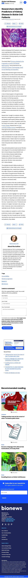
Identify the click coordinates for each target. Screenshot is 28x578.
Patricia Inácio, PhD (10, 19)
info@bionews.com (10, 519)
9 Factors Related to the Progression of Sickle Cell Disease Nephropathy (13, 63)
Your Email (4, 301)
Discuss (8, 23)
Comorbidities (5, 276)
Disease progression (7, 279)
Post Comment (7, 328)
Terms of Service (6, 554)
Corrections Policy (6, 548)
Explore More (5, 543)
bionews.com (9, 518)
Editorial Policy (5, 550)
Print (21, 23)
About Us (4, 528)
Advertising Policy (6, 546)
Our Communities (6, 533)
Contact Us (4, 539)
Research (4, 281)
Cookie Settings (6, 556)
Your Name (4, 295)
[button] (21, 2)
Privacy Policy (5, 552)
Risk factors (5, 284)
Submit (4, 498)
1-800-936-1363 (9, 521)
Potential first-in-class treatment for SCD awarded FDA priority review (14, 368)
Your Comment (6, 307)
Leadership (4, 535)
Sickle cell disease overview (12, 373)
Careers (4, 537)
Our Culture (5, 530)
